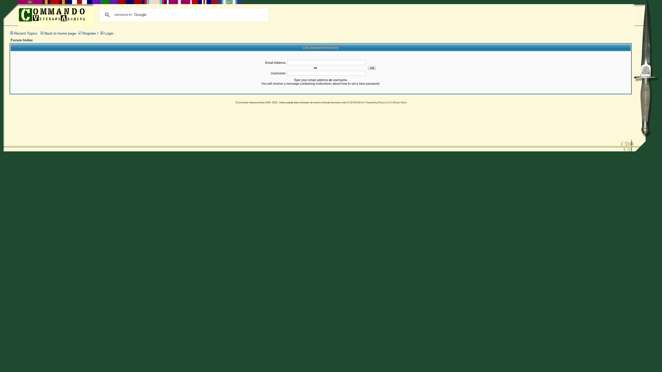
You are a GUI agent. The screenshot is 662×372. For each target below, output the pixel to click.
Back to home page (60, 33)
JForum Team (399, 102)
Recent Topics (25, 33)
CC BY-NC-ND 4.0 (355, 102)
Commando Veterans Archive (251, 102)
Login (108, 33)
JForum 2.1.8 (384, 102)
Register (88, 33)
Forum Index (22, 40)
